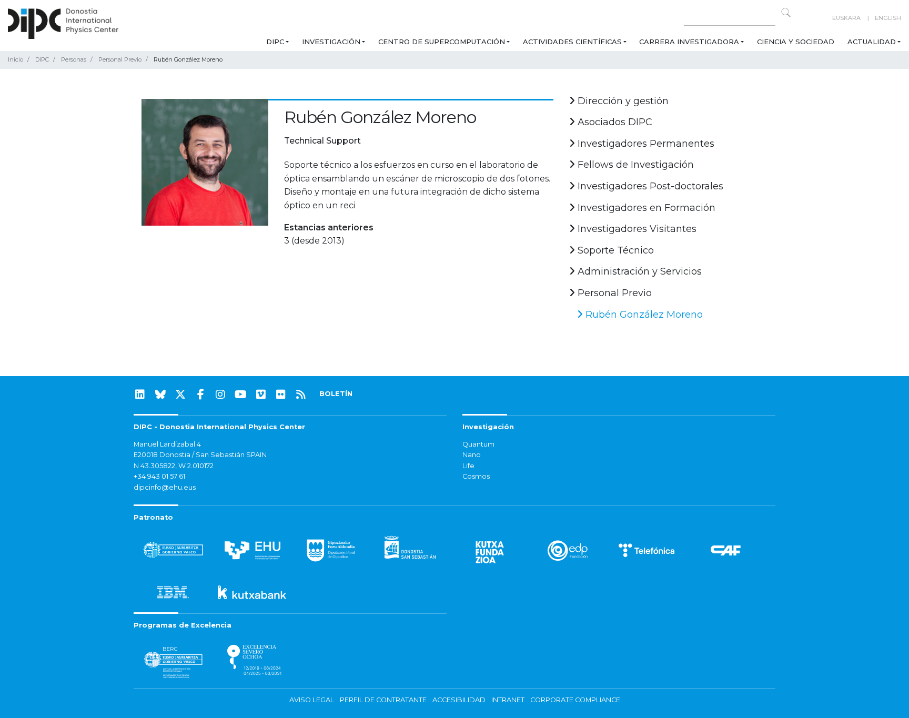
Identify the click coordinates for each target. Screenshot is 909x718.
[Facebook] (200, 394)
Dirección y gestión (622, 101)
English (888, 18)
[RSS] (301, 394)
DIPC (275, 41)
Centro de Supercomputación (441, 41)
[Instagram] (220, 394)
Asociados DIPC (613, 122)
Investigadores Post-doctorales (649, 186)
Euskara (846, 18)
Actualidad (871, 41)
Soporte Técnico (614, 250)
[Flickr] (281, 394)
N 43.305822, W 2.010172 (174, 466)
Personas (73, 59)
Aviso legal (311, 700)
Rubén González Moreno (643, 314)
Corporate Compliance (575, 700)
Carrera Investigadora (689, 41)
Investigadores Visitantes (635, 229)
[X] (180, 394)
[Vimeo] (261, 394)
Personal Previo (120, 59)
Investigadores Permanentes (644, 143)
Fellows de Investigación (634, 164)
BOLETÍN (335, 394)
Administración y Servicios (638, 271)
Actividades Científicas (572, 41)
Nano (471, 455)
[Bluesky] (160, 394)
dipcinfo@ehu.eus (165, 487)
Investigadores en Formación (645, 208)
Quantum (478, 444)
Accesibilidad (459, 700)
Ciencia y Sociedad (795, 41)
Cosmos (476, 476)
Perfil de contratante (383, 700)
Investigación (331, 41)
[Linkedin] (140, 394)
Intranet (507, 700)
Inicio (15, 59)
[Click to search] (785, 12)
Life (468, 466)
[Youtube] (241, 394)
